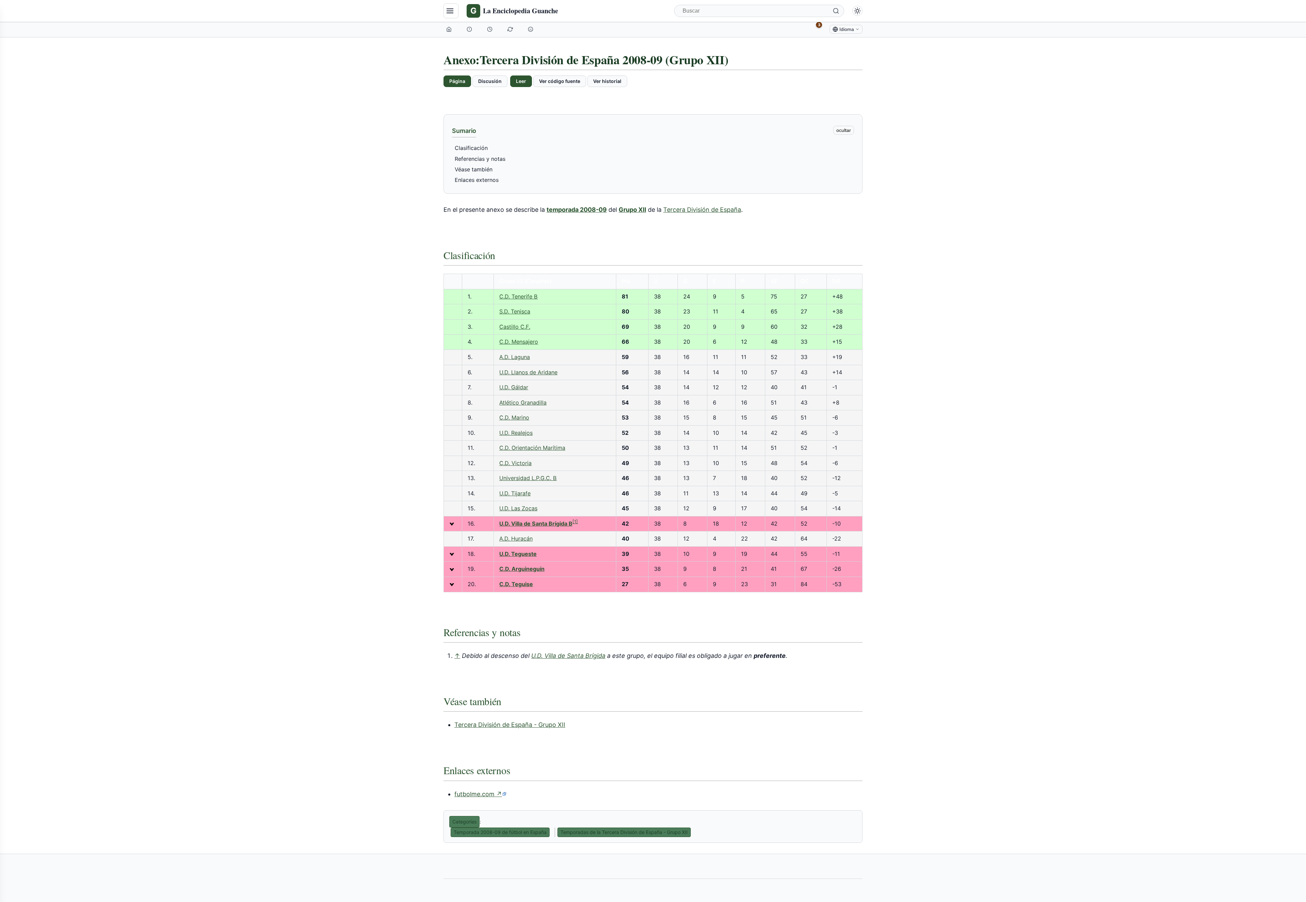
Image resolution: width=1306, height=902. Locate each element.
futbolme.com (480, 794)
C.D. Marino (514, 417)
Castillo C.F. (514, 326)
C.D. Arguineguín (522, 568)
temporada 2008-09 (577, 209)
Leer (521, 81)
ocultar (843, 130)
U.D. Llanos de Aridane (528, 372)
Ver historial (607, 81)
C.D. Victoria (515, 463)
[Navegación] (450, 10)
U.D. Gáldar (513, 387)
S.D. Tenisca (514, 311)
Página (457, 81)
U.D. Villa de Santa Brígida (568, 655)
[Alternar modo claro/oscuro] (857, 11)
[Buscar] (836, 11)
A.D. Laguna (514, 357)
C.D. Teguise (516, 584)
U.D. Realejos (516, 432)
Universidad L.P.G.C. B (528, 478)
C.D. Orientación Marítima (532, 447)
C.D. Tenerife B (518, 296)
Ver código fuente (559, 81)
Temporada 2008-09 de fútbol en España (500, 832)
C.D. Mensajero (518, 341)
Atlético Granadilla (523, 402)
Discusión (490, 81)
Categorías (464, 821)
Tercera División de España (702, 209)
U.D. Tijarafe (515, 493)
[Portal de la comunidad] (470, 29)
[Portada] (449, 29)
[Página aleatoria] (531, 29)
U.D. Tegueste (518, 553)
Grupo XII (632, 209)
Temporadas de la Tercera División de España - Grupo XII (624, 832)
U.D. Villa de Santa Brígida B (535, 523)
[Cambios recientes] (511, 29)
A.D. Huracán (516, 538)
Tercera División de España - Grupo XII (509, 724)
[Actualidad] (490, 29)
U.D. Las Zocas (518, 508)
